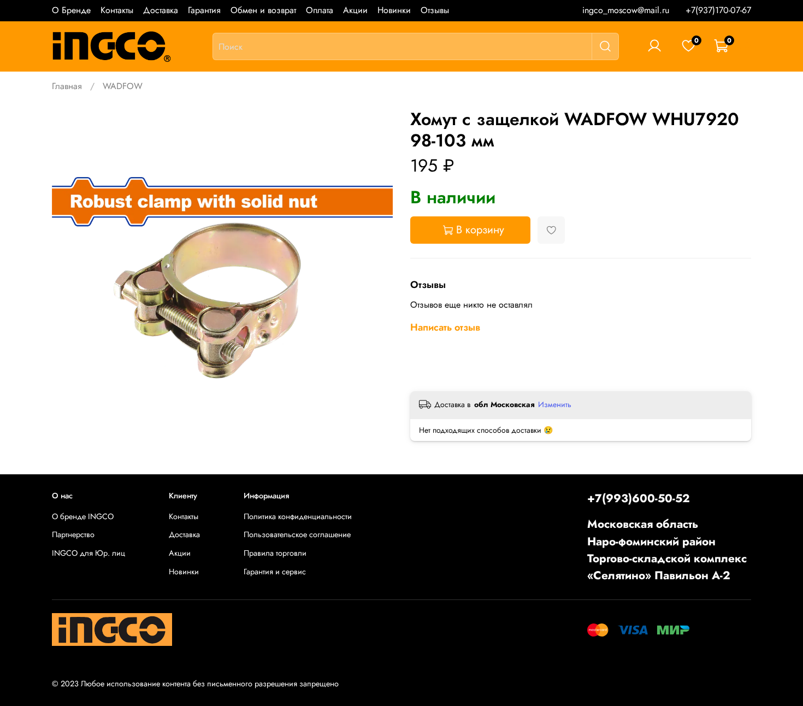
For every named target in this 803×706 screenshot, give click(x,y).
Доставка (160, 10)
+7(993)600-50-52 (638, 498)
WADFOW (123, 86)
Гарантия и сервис (275, 571)
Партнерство (73, 534)
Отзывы (435, 10)
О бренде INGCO (83, 516)
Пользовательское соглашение (297, 534)
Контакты (117, 10)
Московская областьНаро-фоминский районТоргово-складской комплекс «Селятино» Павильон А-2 (667, 550)
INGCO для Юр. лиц (88, 553)
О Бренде (71, 10)
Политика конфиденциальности (298, 516)
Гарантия (204, 10)
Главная (67, 86)
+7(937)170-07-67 (718, 10)
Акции (355, 10)
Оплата (319, 10)
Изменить (554, 404)
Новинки (394, 10)
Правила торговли (275, 553)
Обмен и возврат (263, 10)
